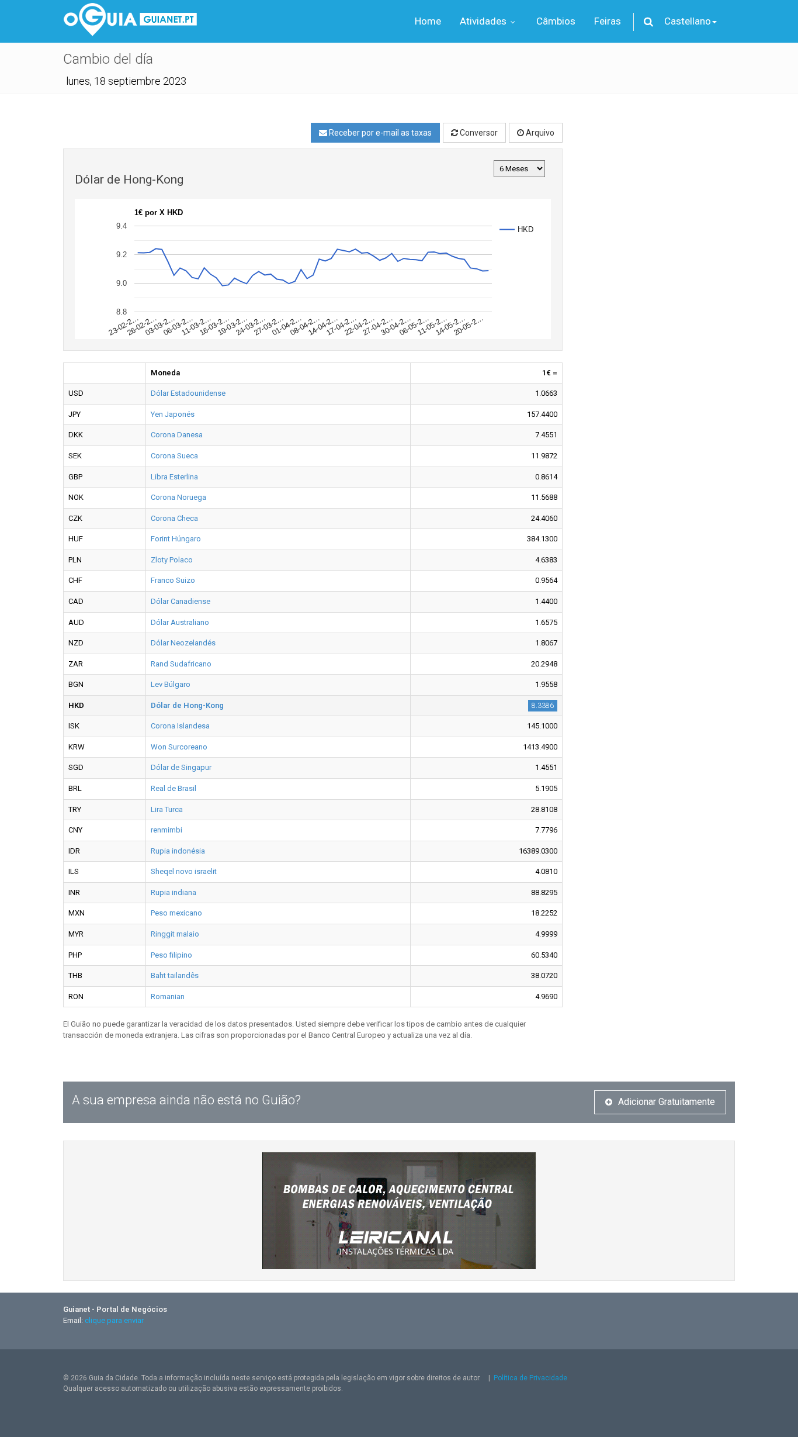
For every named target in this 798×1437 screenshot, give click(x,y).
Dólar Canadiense (180, 601)
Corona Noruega (178, 497)
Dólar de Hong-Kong (187, 705)
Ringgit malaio (175, 934)
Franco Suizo (173, 580)
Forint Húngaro (176, 538)
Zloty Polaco (172, 559)
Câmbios (555, 21)
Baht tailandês (175, 975)
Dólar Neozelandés (183, 642)
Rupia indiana (173, 892)
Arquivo (539, 132)
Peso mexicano (176, 913)
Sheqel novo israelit (184, 871)
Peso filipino (171, 955)
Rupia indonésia (178, 851)
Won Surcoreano (179, 746)
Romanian (168, 996)
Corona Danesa (177, 434)
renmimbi (166, 829)
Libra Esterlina (174, 476)
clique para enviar (114, 1320)
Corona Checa (174, 518)
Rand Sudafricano (181, 663)
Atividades (484, 21)
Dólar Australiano (180, 622)
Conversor (478, 132)
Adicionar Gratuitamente (666, 1101)
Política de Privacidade (530, 1378)
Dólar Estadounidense (188, 393)
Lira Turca (167, 809)
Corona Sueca (174, 455)
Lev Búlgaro (170, 684)
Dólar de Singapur (181, 767)
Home (428, 21)
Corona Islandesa (180, 725)
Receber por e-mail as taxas (379, 132)
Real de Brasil (173, 788)
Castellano (687, 21)
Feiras (607, 21)
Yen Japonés (173, 414)
